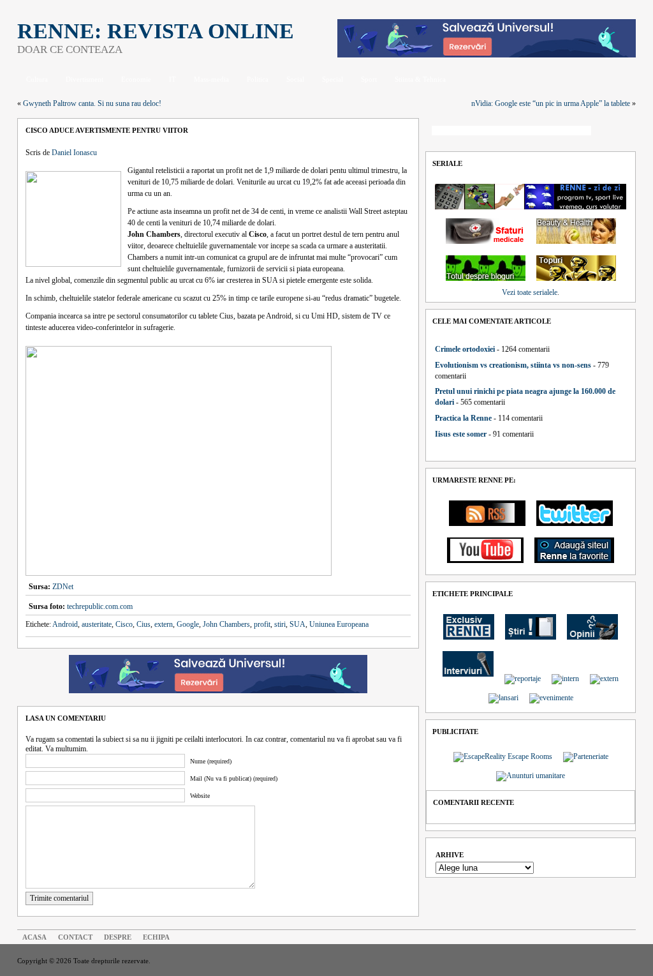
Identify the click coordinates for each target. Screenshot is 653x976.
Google (188, 624)
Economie (136, 79)
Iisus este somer (461, 434)
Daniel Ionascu (74, 152)
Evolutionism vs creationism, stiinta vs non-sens (513, 365)
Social (295, 79)
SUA (297, 624)
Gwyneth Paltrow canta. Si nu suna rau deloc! (92, 103)
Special (332, 79)
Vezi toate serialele (529, 292)
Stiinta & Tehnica (420, 79)
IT (172, 79)
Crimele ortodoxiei (465, 349)
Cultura (37, 79)
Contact (75, 937)
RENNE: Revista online (155, 31)
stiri (280, 624)
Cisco (124, 624)
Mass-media (211, 79)
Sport (369, 79)
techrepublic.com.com (100, 606)
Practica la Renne (463, 418)
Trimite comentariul (59, 898)
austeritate (97, 624)
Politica (257, 79)
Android (65, 624)
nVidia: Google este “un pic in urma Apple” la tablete (550, 103)
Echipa (156, 937)
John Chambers (226, 624)
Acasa (34, 937)
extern (163, 624)
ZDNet (62, 586)
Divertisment (84, 79)
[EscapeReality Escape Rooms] (486, 54)
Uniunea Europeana (339, 624)
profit (262, 624)
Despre (117, 937)
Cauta (617, 131)
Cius (143, 624)
